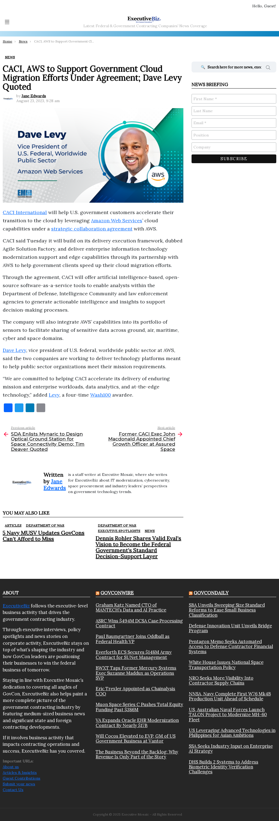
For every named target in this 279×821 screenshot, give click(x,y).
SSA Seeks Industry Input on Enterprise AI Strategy (231, 749)
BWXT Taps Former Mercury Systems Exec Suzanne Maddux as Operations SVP (136, 672)
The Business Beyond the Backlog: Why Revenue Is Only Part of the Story (137, 754)
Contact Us (13, 789)
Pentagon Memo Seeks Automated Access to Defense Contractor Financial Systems (231, 646)
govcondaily (211, 593)
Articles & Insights (20, 772)
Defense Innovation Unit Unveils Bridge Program (230, 628)
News (150, 531)
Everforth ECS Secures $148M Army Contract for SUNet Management (134, 655)
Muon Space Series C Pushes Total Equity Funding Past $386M (139, 707)
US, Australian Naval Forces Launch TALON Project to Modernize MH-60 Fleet (228, 714)
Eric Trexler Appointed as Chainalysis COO (135, 691)
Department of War (45, 525)
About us (11, 766)
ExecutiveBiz (16, 606)
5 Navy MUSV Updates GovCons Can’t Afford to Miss (43, 535)
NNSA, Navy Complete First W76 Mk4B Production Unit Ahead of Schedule (230, 696)
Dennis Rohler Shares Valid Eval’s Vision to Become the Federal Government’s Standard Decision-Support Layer (138, 547)
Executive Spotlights (119, 531)
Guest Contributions (21, 778)
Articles (13, 525)
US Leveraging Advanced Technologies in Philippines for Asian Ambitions (232, 733)
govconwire (117, 593)
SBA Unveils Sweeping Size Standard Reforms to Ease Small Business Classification (227, 610)
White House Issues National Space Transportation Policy (226, 665)
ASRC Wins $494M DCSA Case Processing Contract (139, 623)
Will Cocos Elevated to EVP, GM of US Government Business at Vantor (135, 739)
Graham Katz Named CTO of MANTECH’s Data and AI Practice (131, 608)
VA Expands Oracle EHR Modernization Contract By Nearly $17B (137, 723)
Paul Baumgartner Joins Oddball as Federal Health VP (132, 639)
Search (268, 68)
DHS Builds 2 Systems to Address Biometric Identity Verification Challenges (223, 766)
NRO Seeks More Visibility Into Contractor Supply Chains (221, 681)
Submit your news (19, 784)
